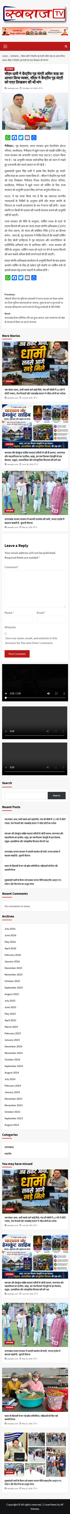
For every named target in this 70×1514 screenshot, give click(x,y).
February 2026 (13, 954)
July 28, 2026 (27, 398)
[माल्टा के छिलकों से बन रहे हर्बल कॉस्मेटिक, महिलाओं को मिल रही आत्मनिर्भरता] (35, 1390)
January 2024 (12, 1092)
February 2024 (13, 1085)
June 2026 (10, 935)
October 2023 (12, 1111)
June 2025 (10, 1007)
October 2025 (12, 981)
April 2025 (10, 1020)
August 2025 (12, 994)
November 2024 (14, 1052)
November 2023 (14, 1105)
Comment (12, 567)
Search (7, 783)
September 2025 (14, 987)
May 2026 (10, 941)
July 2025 (10, 1000)
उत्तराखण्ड (9, 69)
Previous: (34, 301)
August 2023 (12, 1124)
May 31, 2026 (27, 527)
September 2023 (14, 1118)
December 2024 (13, 1046)
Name (9, 612)
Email (41, 612)
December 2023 (13, 1098)
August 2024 (12, 1072)
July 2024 (10, 1079)
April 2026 (10, 948)
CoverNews (50, 1504)
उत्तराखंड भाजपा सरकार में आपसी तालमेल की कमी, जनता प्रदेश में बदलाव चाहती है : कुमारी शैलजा (32, 853)
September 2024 (14, 1066)
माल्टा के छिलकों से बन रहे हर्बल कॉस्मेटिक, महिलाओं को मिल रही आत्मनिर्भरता (31, 867)
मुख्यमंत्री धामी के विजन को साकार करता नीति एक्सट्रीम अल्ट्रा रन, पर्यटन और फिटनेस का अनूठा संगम (33, 882)
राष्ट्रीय (8, 1153)
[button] (5, 46)
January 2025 (12, 1039)
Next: (35, 318)
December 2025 (13, 967)
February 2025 (13, 1033)
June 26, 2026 (27, 464)
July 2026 (10, 928)
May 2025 (10, 1013)
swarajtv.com (13, 88)
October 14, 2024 (30, 88)
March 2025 (11, 1026)
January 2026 (12, 961)
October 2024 (12, 1059)
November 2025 (14, 974)
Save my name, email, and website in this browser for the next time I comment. (31, 640)
